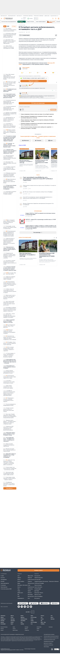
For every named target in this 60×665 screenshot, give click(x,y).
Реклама (2, 581)
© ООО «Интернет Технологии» (30, 648)
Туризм (29, 590)
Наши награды (46, 646)
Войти (23, 110)
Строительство (31, 587)
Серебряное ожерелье (28, 15)
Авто (19, 575)
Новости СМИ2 (22, 145)
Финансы (30, 592)
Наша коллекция (38, 585)
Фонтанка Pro (37, 575)
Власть (19, 587)
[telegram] (22, 606)
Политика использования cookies (49, 639)
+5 (52, 90)
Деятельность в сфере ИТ (48, 643)
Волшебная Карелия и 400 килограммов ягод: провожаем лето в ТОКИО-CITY (41, 162)
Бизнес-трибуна (21, 581)
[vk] (25, 606)
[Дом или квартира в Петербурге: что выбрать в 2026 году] (26, 154)
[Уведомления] (55, 18)
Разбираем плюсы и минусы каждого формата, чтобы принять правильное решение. (26, 165)
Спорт (29, 585)
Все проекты (37, 598)
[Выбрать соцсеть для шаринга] (56, 35)
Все (5, 26)
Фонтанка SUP (4, 15)
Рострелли (23, 85)
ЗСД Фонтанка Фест (54, 15)
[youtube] (28, 606)
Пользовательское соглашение (49, 634)
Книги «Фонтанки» (38, 587)
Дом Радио (37, 590)
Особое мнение (31, 579)
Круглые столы (38, 594)
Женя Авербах (25, 67)
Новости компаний (25, 237)
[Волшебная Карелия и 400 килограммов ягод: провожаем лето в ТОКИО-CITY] (42, 154)
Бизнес (19, 579)
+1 (52, 100)
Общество (30, 577)
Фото (29, 598)
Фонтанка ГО (19, 15)
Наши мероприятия (5, 583)
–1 (55, 100)
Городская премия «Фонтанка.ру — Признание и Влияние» (47, 581)
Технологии (30, 588)
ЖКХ (19, 596)
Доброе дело (20, 592)
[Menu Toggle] (1, 18)
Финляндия (30, 594)
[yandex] (31, 606)
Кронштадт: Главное (39, 592)
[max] (19, 606)
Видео (19, 583)
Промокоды (38, 211)
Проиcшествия (31, 583)
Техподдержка (4, 579)
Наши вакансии (4, 587)
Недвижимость (21, 598)
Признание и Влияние (38, 15)
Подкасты (30, 581)
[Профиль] (58, 18)
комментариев (25, 35)
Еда (18, 594)
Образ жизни (30, 575)
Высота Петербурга (38, 596)
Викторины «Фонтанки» (22, 585)
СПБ (8, 26)
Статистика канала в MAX (6, 588)
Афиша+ (19, 577)
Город (19, 590)
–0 (55, 90)
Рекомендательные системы (48, 641)
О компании (3, 585)
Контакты (3, 577)
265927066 (23, 92)
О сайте (2, 575)
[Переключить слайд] (56, 154)
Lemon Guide (47, 15)
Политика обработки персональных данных (51, 636)
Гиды (19, 588)
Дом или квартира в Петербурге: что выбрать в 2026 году (26, 161)
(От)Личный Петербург (39, 583)
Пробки (30, 18)
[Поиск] (53, 18)
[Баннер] (21, 22)
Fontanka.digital (38, 588)
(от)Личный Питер (12, 15)
